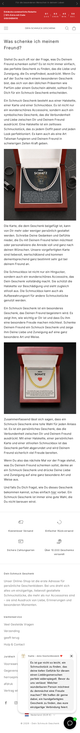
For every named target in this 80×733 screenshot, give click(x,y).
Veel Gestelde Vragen (19, 624)
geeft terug (11, 637)
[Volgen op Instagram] (16, 703)
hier (54, 492)
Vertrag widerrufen (17, 690)
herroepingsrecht (16, 677)
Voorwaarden (13, 664)
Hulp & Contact (14, 644)
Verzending (12, 631)
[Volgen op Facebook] (6, 703)
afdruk (8, 684)
